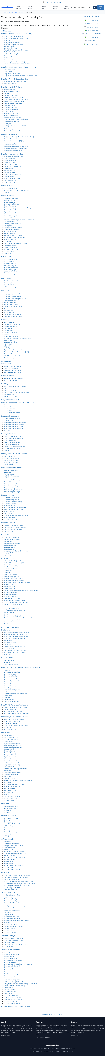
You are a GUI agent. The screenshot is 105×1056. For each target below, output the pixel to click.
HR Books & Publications (10, 627)
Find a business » (6, 1035)
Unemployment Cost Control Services (15, 1007)
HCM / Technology (9, 584)
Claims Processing (9, 46)
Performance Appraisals (11, 917)
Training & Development (10, 949)
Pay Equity (7, 308)
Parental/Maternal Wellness (12, 482)
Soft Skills (7, 273)
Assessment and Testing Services (14, 719)
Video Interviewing (9, 622)
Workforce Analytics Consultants (14, 358)
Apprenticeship (8, 741)
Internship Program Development (14, 907)
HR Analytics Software (10, 586)
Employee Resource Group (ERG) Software (17, 582)
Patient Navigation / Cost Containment (16, 119)
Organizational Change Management (15, 694)
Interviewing (7, 909)
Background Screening (11, 818)
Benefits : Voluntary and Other (12, 154)
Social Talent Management (12, 413)
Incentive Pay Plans (10, 303)
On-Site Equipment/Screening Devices (15, 707)
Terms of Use (47, 1051)
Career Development (10, 188)
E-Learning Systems (10, 265)
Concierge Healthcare (10, 162)
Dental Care (7, 93)
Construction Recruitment (12, 743)
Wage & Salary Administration (13, 316)
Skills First (5, 872)
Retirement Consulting (11, 354)
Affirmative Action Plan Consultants (15, 386)
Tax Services (7, 241)
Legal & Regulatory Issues (12, 442)
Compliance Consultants (11, 332)
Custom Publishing (10, 206)
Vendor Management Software (13, 620)
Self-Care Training (9, 990)
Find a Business (66, 7)
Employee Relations (8, 434)
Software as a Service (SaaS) (12, 616)
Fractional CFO (8, 218)
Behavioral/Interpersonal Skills (13, 954)
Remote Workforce (8, 815)
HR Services (5, 630)
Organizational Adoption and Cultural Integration (19, 881)
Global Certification (10, 285)
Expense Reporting (10, 212)
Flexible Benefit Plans (10, 52)
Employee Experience (10, 684)
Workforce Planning (10, 932)
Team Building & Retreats (12, 995)
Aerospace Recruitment (11, 739)
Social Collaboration (10, 409)
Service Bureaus (9, 612)
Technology (7, 834)
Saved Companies (44, 7)
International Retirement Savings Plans (16, 147)
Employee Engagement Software (14, 424)
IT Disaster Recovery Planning (13, 370)
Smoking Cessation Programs (13, 484)
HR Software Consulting (11, 588)
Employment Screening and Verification (16, 725)
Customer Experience (9, 361)
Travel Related (8, 464)
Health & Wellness (9, 176)
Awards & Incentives (10, 456)
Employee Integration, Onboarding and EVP (17, 875)
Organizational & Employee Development (16, 515)
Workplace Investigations (11, 519)
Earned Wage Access (10, 575)
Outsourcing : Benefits (11, 56)
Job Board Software (10, 596)
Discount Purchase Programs (13, 166)
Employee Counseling (10, 901)
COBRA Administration (11, 48)
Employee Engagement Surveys (13, 426)
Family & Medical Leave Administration (16, 50)
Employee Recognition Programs (14, 428)
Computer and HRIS (10, 962)
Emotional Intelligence (11, 267)
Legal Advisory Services (11, 180)
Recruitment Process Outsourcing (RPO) (16, 352)
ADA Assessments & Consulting (13, 378)
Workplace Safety (9, 867)
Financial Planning (9, 143)
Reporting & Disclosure (11, 517)
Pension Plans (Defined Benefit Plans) (15, 149)
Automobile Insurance (11, 198)
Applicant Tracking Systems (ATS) (14, 563)
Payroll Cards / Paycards (11, 608)
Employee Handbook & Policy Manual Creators (18, 636)
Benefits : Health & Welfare (11, 87)
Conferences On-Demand (12, 966)
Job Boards (7, 771)
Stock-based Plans (9, 312)
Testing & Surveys (8, 936)
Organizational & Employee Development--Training (20, 667)
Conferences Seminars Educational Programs (18, 964)
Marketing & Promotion (11, 348)
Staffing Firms (8, 794)
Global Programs (9, 688)
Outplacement (8, 915)
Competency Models (10, 674)
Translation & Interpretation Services (15, 243)
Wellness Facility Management (13, 490)
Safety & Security (7, 839)
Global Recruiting (9, 547)
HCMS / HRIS (8, 344)
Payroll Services (9, 648)
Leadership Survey (9, 942)
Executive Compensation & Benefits (15, 527)
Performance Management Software (15, 610)
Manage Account (55, 7)
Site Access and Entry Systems (13, 865)
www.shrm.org (67, 1051)
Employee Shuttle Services (12, 210)
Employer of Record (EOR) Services (14, 638)
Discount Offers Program (12, 458)
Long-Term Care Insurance (12, 74)
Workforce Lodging (10, 251)
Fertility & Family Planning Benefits (14, 101)
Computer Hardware (10, 569)
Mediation (7, 662)
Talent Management (8, 892)
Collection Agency (9, 202)
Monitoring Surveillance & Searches (15, 853)
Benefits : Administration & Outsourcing (16, 33)
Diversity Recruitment (10, 390)
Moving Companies (10, 808)
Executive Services (8, 523)
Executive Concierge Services (13, 529)
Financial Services (9, 172)
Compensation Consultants (12, 297)
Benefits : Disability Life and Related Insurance (18, 67)
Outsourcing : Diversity (11, 396)
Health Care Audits (10, 105)
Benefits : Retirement (9, 134)
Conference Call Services (11, 204)
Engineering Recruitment (11, 757)
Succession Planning (10, 924)
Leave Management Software (13, 598)
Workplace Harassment (11, 1001)
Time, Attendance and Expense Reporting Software (19, 618)
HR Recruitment (9, 767)
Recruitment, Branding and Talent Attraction (17, 885)
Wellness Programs (10, 129)
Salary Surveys (8, 310)
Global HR (5, 534)
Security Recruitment (10, 790)
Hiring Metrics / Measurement (13, 905)
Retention (7, 922)
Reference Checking (10, 729)
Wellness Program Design (12, 492)
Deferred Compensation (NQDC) (14, 141)
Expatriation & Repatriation (12, 539)
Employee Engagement (11, 336)
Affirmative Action (9, 322)
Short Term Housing (10, 239)
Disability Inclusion (8, 376)
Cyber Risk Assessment (11, 368)
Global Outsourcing (10, 545)
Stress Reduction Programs (12, 486)
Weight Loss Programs (11, 488)
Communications (9, 822)
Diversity (4, 384)
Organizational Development (13, 350)
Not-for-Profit (8, 776)
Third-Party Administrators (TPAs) (14, 62)
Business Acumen (9, 956)
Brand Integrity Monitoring (12, 324)
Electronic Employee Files (12, 577)
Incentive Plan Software (11, 304)
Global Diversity (9, 394)
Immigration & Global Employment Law (16, 551)
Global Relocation (9, 549)
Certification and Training (12, 293)
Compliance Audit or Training (13, 502)
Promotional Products (11, 233)
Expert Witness (8, 340)
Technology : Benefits (10, 60)
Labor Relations (9, 346)
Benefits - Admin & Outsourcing (13, 36)
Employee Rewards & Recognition (14, 453)
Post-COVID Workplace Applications (14, 705)
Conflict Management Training (13, 436)
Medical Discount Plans (11, 113)
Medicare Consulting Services (13, 54)
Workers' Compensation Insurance (14, 131)
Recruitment (6, 732)
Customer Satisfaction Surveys (13, 938)
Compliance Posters (10, 504)
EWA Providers (8, 168)
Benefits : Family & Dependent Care (14, 79)
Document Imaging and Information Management (19, 208)
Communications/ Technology (13, 960)
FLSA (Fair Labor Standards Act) (13, 509)
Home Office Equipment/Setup (13, 824)
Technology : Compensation (12, 314)
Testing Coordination (10, 709)
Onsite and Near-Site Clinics (12, 117)
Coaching (7, 820)
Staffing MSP (8, 654)
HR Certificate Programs (11, 287)
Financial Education (10, 170)
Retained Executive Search (12, 786)
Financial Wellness (9, 474)
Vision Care (7, 127)
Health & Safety (8, 850)
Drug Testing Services (10, 723)
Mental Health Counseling (12, 480)
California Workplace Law (11, 498)
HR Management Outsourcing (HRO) (15, 646)
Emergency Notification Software (14, 579)
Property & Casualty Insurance (13, 235)
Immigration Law (9, 511)
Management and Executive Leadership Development (20, 984)
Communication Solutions (12, 419)
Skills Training (8, 993)
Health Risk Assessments (11, 109)
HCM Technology (7, 558)
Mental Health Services (11, 115)
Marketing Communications (12, 224)
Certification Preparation (11, 281)
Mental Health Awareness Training (14, 986)
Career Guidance (9, 261)
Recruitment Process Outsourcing (14, 652)
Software (6, 614)
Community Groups (10, 405)
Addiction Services (9, 89)
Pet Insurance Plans (10, 182)
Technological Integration (12, 887)
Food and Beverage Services (12, 216)
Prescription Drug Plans (11, 121)
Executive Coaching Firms (12, 980)
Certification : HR (7, 278)
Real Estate (7, 810)
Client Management (10, 328)
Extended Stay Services (11, 806)
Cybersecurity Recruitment (12, 745)
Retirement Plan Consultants (13, 151)
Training (6, 192)
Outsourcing (8, 696)
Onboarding (7, 828)
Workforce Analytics (10, 624)
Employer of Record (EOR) (12, 537)
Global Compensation (10, 301)
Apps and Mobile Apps (11, 565)
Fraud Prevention (9, 848)
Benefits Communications (12, 42)
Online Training (8, 988)
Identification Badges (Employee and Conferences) (19, 220)
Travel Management (10, 245)
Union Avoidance (9, 700)
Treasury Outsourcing (10, 247)
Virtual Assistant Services (11, 249)
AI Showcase (6, 31)
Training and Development (12, 889)
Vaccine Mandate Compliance (13, 711)
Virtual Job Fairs (9, 800)
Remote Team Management (12, 832)
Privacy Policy (35, 1051)
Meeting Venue (8, 226)
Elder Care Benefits (10, 84)
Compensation (6, 290)
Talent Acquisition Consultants (13, 926)
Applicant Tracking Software (12, 895)
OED (5, 692)
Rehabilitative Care (10, 123)
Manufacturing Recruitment (12, 773)
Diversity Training (9, 976)
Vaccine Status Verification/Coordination (16, 713)
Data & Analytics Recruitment (13, 747)
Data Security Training (11, 974)
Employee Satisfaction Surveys (13, 903)
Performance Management (12, 448)
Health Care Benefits (10, 107)
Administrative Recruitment (12, 737)
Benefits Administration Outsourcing (15, 634)
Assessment (7, 670)
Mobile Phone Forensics (11, 229)
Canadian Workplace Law (11, 500)
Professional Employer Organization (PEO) (17, 650)
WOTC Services (8, 253)
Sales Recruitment (9, 788)
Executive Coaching (10, 269)
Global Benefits (8, 541)
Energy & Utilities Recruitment (13, 755)
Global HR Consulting (10, 342)
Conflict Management (10, 968)
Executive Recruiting (10, 759)
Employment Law (7, 495)
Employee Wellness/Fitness (11, 467)
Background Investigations (12, 721)
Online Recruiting (9, 778)
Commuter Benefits (10, 160)
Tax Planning (8, 58)
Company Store (9, 421)
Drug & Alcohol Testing (10, 399)
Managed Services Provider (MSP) (14, 600)
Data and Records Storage (12, 844)
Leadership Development (12, 690)
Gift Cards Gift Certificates (12, 460)
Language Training (9, 553)
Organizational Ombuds (11, 444)
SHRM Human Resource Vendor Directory (12, 12)
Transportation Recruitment (12, 796)
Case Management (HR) (11, 567)
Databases (7, 573)
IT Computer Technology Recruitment (15, 769)
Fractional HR (8, 640)
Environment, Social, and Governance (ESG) (17, 338)
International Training (10, 271)
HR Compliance (8, 644)
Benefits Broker (8, 40)
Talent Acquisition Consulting (13, 356)
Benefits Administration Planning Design (16, 38)
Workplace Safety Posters (12, 869)
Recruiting (7, 830)
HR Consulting (8, 826)
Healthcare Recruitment (11, 763)
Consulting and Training (11, 680)
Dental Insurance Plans (11, 95)
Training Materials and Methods (14, 999)
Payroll (6, 606)
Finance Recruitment (10, 761)
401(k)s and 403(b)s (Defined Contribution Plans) (19, 137)
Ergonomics (7, 472)
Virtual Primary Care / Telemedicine (15, 125)
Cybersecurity (6, 364)
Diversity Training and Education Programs (17, 392)
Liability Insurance (9, 222)
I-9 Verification (8, 727)
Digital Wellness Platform (11, 470)
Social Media (8, 411)
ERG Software (8, 430)
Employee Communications (12, 407)
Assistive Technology (10, 380)
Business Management (11, 326)
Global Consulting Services (12, 543)
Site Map (57, 1051)
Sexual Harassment (10, 991)
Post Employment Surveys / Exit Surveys (16, 920)
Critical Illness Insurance (11, 164)
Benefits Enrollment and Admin (13, 44)
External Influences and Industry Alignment (17, 877)
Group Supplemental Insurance (13, 174)
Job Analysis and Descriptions (13, 911)
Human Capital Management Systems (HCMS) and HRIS (21, 590)
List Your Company (29, 7)
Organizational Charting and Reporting (16, 602)
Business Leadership (9, 185)
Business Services (8, 195)
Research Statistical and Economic (14, 237)
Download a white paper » (43, 1037)
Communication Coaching (12, 672)
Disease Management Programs (14, 97)
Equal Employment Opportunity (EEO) (15, 507)
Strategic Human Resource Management (16, 190)
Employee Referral (9, 751)
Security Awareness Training (12, 372)
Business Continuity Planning (13, 366)
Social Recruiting (9, 792)
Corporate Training (10, 263)
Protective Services (10, 855)
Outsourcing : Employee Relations (14, 446)
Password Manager (10, 231)
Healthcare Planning (10, 145)
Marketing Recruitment (11, 775)
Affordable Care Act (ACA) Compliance (15, 561)
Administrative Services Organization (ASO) (17, 632)
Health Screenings (9, 111)
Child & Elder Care (9, 159)
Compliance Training (10, 678)
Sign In (100, 7)
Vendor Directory (18, 7)
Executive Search (9, 531)
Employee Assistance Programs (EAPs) (16, 99)
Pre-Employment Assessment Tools (15, 944)
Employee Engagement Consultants (15, 423)
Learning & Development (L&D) (13, 982)
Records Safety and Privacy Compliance (16, 857)
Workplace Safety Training (12, 1003)
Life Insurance (8, 72)
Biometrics (7, 842)
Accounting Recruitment (11, 735)
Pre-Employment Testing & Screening (15, 717)
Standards (7, 698)
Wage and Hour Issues (11, 664)
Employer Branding (10, 753)
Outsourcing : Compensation (13, 306)
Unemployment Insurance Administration (17, 64)
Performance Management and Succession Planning (20, 883)
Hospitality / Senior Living (12, 765)
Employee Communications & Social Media (17, 402)
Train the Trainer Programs (12, 997)
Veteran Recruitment (10, 798)
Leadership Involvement (11, 879)
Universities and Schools (11, 275)
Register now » (75, 1035)
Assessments (8, 897)
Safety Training (8, 863)
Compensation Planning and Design (15, 299)
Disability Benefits (9, 70)
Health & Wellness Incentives (13, 103)
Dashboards (8, 571)
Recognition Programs (11, 462)
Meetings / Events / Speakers (13, 228)
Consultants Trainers (10, 970)
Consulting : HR (7, 320)
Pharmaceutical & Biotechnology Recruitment (18, 780)
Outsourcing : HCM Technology (13, 604)
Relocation (5, 803)
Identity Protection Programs (13, 178)
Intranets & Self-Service (11, 594)
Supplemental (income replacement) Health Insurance (20, 76)
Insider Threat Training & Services (14, 851)
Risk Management (9, 859)
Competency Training (10, 676)
